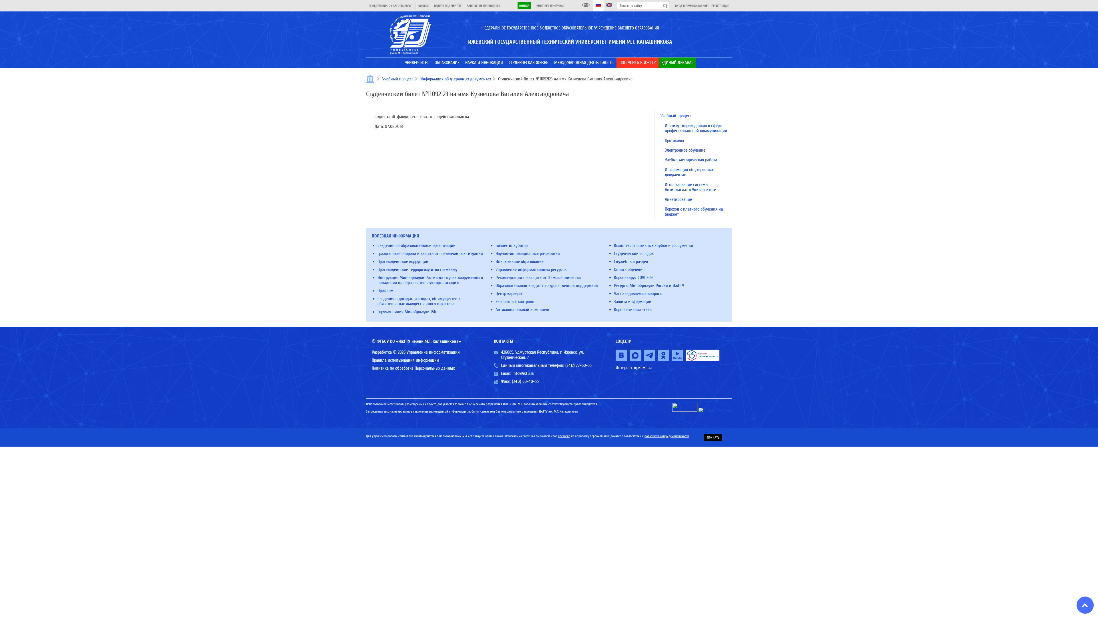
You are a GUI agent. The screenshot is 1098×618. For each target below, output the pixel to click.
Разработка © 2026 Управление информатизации (416, 352)
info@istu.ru (523, 373)
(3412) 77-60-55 (578, 365)
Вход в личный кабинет (692, 6)
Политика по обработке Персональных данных (413, 368)
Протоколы (674, 140)
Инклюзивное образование (520, 261)
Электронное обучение (685, 150)
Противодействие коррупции (402, 261)
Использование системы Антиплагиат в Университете (690, 187)
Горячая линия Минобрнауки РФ (406, 311)
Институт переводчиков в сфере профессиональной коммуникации (696, 128)
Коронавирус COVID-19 (633, 277)
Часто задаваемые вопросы (638, 293)
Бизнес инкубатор (512, 245)
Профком (385, 290)
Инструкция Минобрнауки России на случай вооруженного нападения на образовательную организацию (430, 280)
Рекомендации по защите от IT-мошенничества (538, 277)
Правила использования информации (405, 360)
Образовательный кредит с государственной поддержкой (547, 285)
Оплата (524, 6)
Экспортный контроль (515, 301)
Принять (713, 437)
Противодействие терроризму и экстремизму (417, 269)
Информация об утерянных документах (455, 79)
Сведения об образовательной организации (416, 245)
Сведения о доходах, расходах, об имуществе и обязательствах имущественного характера (419, 301)
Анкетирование (678, 199)
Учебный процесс (397, 79)
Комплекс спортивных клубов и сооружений (653, 245)
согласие (564, 436)
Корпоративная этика (633, 309)
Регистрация (720, 6)
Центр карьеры (509, 293)
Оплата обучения (629, 269)
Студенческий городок (634, 253)
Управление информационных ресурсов (531, 269)
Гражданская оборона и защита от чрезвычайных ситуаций (430, 253)
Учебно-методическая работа (691, 160)
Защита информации (632, 301)
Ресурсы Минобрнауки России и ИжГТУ (649, 285)
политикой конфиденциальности (667, 436)
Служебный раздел (631, 261)
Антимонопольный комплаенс (523, 309)
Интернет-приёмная (550, 6)
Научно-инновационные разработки (528, 253)
